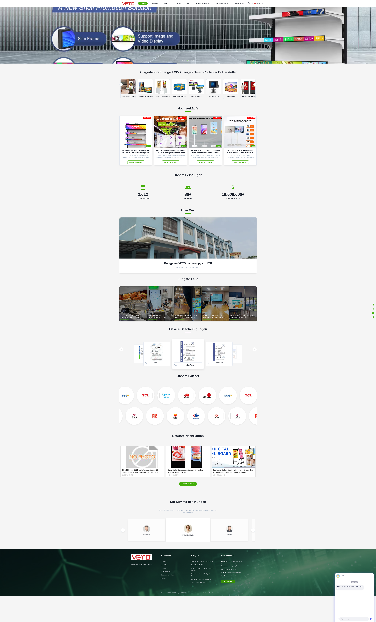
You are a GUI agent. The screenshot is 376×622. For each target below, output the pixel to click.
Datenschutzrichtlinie (167, 575)
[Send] (371, 619)
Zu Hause (143, 3)
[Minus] (371, 576)
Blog (188, 3)
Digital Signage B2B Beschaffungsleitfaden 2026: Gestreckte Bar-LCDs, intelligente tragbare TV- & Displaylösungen (140, 471)
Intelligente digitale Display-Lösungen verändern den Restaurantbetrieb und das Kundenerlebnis (233, 471)
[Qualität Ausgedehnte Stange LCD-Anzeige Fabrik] (188, 63)
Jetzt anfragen (228, 581)
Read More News (188, 484)
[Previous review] (123, 530)
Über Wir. (164, 565)
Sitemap (163, 578)
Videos (166, 3)
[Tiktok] (373, 317)
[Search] (249, 3)
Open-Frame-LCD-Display (199, 582)
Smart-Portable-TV (197, 565)
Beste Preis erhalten (135, 162)
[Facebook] (373, 304)
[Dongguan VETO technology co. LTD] (129, 3)
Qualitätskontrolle (222, 3)
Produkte (155, 3)
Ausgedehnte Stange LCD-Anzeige (202, 561)
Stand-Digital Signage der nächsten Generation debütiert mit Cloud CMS (185, 471)
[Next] (255, 84)
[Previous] (121, 84)
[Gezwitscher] (373, 309)
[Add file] (337, 619)
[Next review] (253, 530)
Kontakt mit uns (239, 3)
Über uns (178, 3)
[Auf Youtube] (373, 313)
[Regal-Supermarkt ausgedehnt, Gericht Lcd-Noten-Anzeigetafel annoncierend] (184, 133)
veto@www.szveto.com (234, 572)
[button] (3, 35)
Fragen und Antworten (203, 3)
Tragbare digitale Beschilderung (201, 579)
